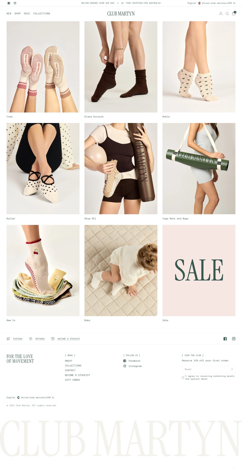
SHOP (17, 13)
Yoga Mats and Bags (175, 218)
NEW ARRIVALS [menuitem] (24, 28)
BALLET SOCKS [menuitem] (24, 53)
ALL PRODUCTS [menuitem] (24, 22)
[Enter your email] (232, 369)
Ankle (166, 116)
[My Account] (220, 13)
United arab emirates (218, 3)
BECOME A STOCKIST (77, 375)
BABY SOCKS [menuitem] (22, 58)
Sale (165, 320)
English (192, 3)
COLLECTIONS (41, 13)
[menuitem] (10, 13)
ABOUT (68, 360)
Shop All (90, 218)
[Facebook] (9, 3)
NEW (9, 13)
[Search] (227, 13)
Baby (87, 320)
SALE (27, 13)
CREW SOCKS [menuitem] (22, 38)
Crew (9, 116)
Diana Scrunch (93, 116)
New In (11, 320)
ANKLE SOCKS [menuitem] (23, 48)
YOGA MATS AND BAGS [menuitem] (28, 63)
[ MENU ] (70, 355)
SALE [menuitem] (18, 32)
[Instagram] (15, 3)
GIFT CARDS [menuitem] (22, 68)
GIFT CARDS (72, 379)
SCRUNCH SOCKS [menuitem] (24, 42)
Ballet (11, 218)
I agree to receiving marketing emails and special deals (210, 377)
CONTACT (70, 370)
